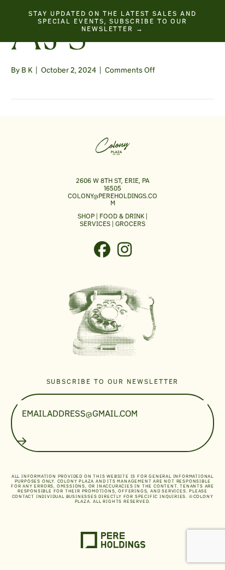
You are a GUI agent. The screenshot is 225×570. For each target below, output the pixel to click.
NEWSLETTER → (112, 28)
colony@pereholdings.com (112, 199)
